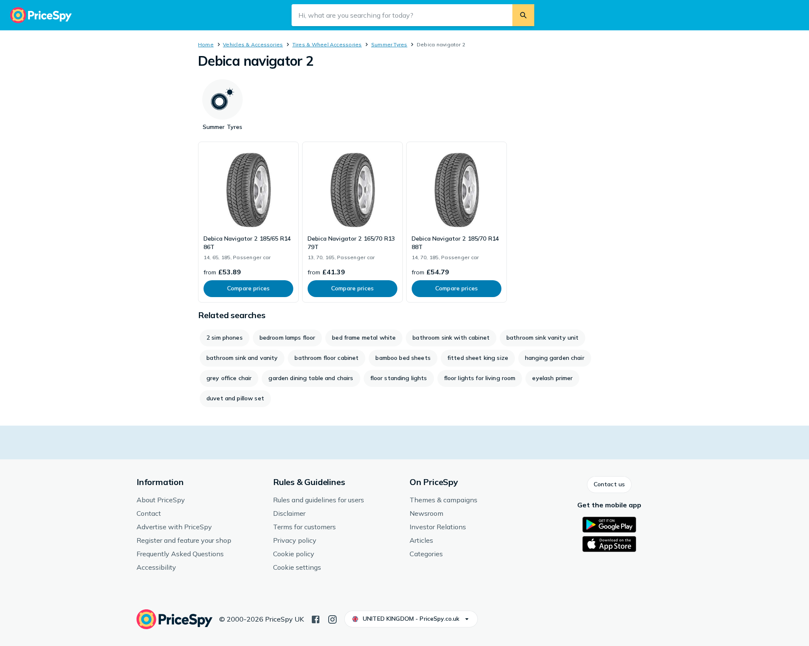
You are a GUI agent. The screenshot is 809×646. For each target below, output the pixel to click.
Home (206, 44)
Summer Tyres (389, 44)
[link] (248, 222)
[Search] (523, 15)
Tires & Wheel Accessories (327, 44)
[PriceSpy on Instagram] (332, 618)
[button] (609, 484)
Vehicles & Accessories (253, 44)
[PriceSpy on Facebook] (316, 618)
